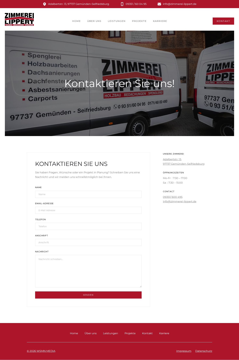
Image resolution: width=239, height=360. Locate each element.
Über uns (91, 333)
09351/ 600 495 (172, 196)
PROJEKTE (139, 21)
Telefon (40, 219)
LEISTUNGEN (117, 21)
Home (74, 333)
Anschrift (41, 235)
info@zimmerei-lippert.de (179, 201)
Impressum (183, 351)
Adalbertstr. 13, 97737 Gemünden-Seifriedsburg (184, 161)
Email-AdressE (44, 203)
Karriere (160, 21)
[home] (19, 21)
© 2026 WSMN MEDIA (41, 351)
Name (38, 187)
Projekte (130, 333)
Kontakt (147, 333)
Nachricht (42, 251)
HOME (76, 21)
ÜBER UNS (94, 21)
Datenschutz (203, 351)
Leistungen (110, 333)
